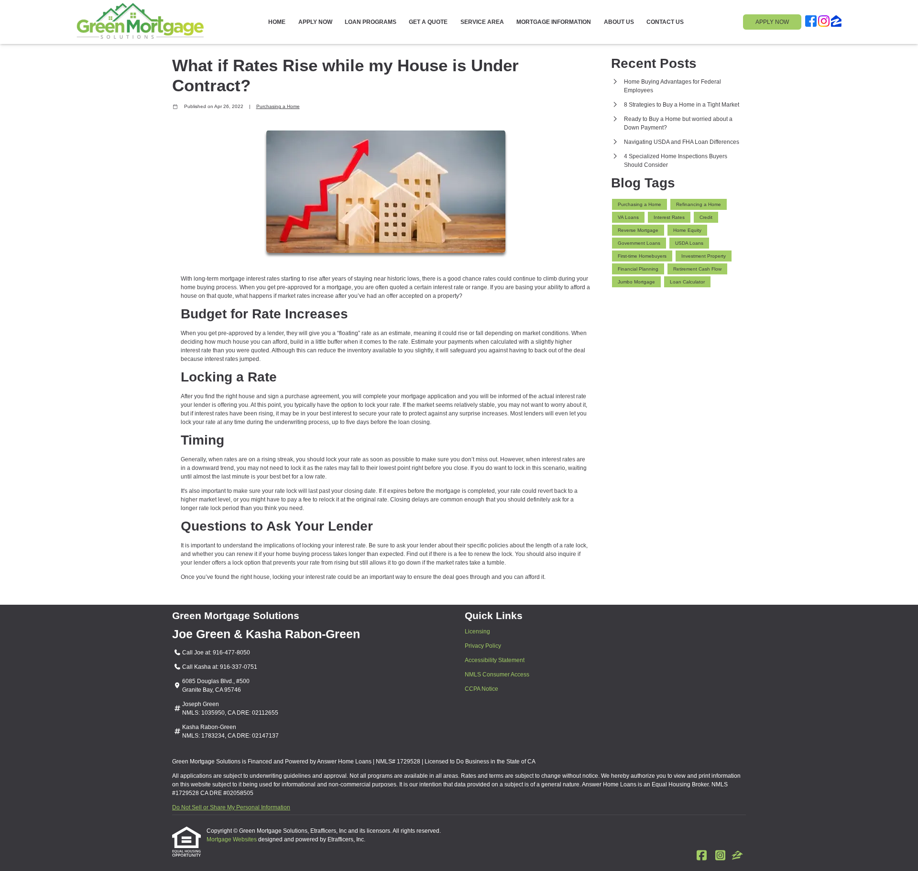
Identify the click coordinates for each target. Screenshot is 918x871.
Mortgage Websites (232, 839)
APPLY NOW (772, 22)
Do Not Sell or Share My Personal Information (231, 807)
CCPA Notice (481, 689)
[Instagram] (824, 22)
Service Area (482, 22)
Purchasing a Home (278, 106)
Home (276, 22)
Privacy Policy (483, 645)
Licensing (477, 631)
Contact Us (665, 22)
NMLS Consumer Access (497, 674)
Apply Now (315, 22)
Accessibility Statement (495, 660)
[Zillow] (836, 22)
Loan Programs (370, 22)
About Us (619, 22)
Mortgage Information (553, 22)
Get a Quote (428, 22)
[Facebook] (811, 22)
